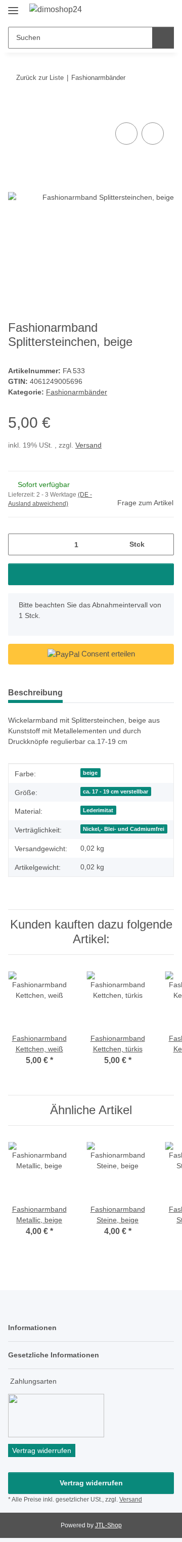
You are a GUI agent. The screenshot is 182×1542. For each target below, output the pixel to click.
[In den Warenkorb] (16, 108)
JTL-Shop (108, 1525)
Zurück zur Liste (40, 77)
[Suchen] (163, 38)
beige (90, 773)
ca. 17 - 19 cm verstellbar (115, 791)
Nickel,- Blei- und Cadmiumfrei (123, 829)
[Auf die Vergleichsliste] (126, 133)
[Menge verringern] (19, 544)
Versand (88, 445)
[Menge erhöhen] (162, 544)
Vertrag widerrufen (91, 1483)
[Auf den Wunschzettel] (153, 133)
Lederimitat (98, 810)
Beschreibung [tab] (35, 692)
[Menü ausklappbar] (13, 6)
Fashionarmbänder (76, 392)
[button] (134, 11)
